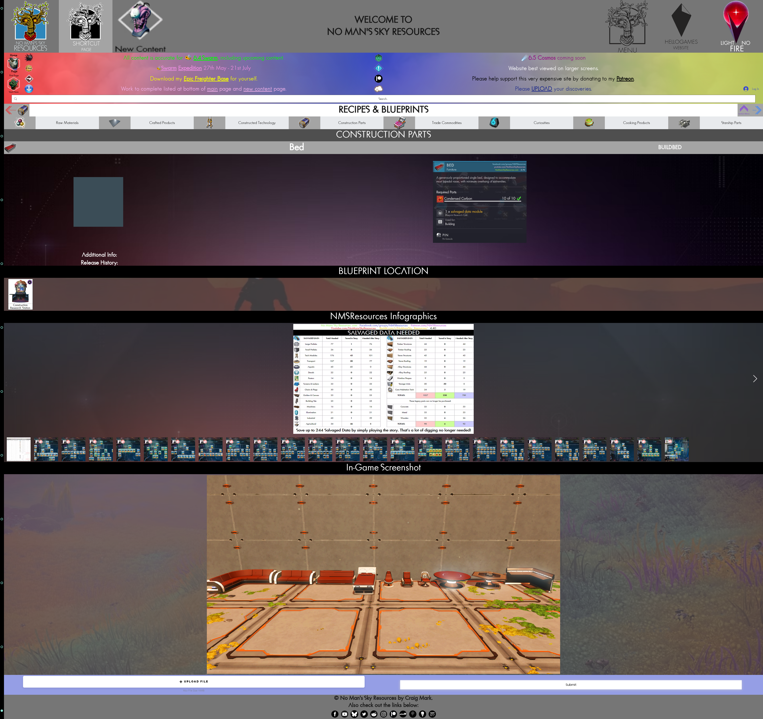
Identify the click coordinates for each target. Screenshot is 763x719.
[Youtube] (345, 714)
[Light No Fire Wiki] (422, 714)
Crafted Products (162, 123)
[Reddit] (374, 714)
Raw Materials (67, 123)
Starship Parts (731, 123)
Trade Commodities (447, 123)
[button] (194, 682)
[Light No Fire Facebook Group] (413, 714)
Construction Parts (352, 123)
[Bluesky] (354, 714)
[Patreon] (393, 714)
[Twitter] (364, 714)
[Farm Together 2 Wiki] (432, 714)
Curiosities (542, 123)
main (212, 89)
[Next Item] (755, 379)
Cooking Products (636, 123)
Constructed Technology (257, 123)
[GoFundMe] (403, 714)
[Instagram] (383, 714)
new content (257, 89)
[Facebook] (335, 714)
